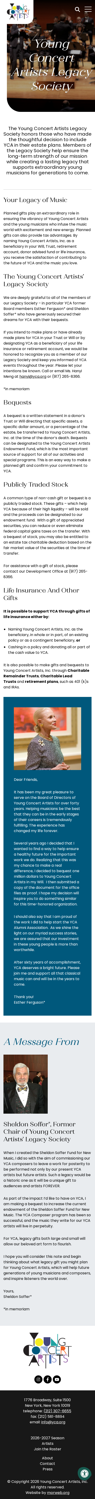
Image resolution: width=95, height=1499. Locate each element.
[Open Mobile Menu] (88, 9)
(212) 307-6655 (57, 1411)
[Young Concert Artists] (16, 12)
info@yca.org (53, 1422)
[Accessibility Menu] (85, 1474)
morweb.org (58, 1492)
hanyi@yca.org (32, 376)
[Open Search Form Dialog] (77, 9)
